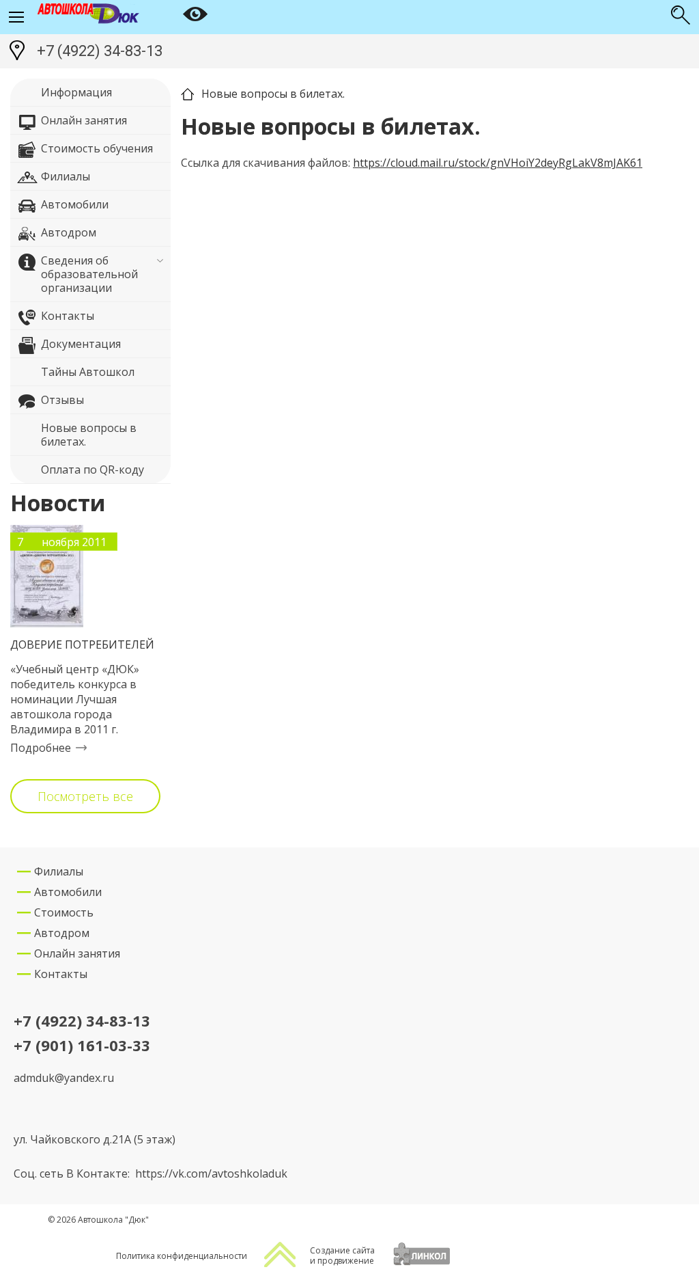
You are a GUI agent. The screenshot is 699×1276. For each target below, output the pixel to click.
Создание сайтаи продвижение (342, 1255)
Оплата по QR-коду (92, 469)
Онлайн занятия (84, 120)
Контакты (67, 315)
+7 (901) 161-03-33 (82, 1045)
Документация (81, 343)
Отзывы (62, 399)
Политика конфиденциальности (181, 1256)
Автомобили (75, 204)
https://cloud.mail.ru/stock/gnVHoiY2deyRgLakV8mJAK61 (497, 162)
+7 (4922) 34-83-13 (99, 50)
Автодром (68, 232)
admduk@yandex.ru (64, 1077)
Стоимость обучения (97, 148)
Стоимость (64, 912)
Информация (76, 92)
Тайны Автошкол (87, 371)
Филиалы (65, 176)
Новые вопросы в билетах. (89, 434)
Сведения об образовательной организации (89, 274)
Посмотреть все (85, 796)
